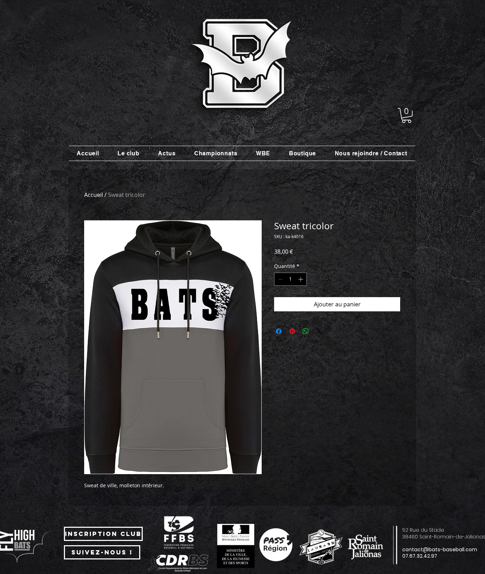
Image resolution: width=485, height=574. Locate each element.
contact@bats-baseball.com (439, 549)
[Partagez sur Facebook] (278, 331)
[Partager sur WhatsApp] (305, 331)
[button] (406, 115)
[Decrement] (279, 279)
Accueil (93, 195)
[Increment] (301, 279)
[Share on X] (319, 331)
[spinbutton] (290, 279)
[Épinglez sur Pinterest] (292, 331)
